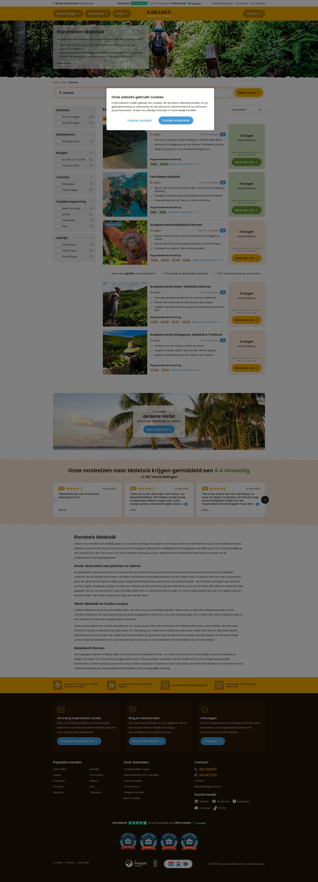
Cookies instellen (139, 120)
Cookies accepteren (176, 120)
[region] (160, 109)
